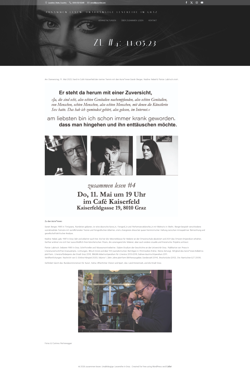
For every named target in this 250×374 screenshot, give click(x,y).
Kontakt (153, 20)
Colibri (169, 366)
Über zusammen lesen (132, 20)
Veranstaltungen (107, 20)
